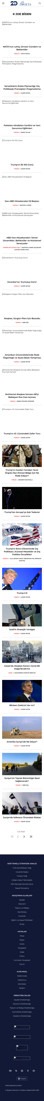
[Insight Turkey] (22, 1037)
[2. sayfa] (24, 836)
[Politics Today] (22, 1047)
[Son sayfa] (31, 836)
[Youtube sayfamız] (34, 1071)
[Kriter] (22, 1027)
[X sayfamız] (16, 1071)
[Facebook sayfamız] (28, 1071)
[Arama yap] (39, 3)
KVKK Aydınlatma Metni (13, 1085)
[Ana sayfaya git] (20, 3)
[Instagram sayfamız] (22, 1071)
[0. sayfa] (18, 836)
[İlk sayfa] (12, 836)
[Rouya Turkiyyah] (22, 1058)
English (23, 1078)
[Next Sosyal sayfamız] (10, 1071)
